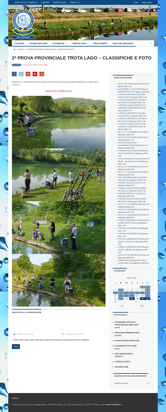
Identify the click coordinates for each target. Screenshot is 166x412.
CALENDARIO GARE (38, 43)
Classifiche (21, 49)
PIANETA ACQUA (59, 2)
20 (132, 296)
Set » (142, 306)
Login (136, 2)
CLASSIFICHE (58, 43)
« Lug (121, 306)
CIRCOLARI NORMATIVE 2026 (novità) (127, 334)
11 (121, 293)
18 (121, 296)
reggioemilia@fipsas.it (113, 404)
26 (126, 299)
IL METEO (45, 2)
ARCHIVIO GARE (121, 367)
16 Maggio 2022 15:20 (32, 65)
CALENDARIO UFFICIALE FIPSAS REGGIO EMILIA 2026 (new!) (127, 324)
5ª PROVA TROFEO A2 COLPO (130, 183)
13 (132, 293)
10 (116, 293)
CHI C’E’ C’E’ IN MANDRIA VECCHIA (132, 84)
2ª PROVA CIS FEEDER (127, 234)
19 (126, 296)
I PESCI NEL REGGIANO (122, 43)
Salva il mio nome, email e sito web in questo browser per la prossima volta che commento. (52, 340)
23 (148, 296)
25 (121, 299)
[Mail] (41, 74)
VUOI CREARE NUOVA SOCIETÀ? (124, 355)
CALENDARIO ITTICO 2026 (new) (126, 347)
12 (126, 293)
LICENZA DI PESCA (122, 362)
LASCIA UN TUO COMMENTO (25, 2)
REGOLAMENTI (100, 43)
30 (148, 299)
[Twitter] (21, 74)
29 (142, 299)
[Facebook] (14, 74)
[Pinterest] (35, 74)
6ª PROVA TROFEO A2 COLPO (130, 193)
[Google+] (28, 74)
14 (137, 293)
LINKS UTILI (74, 2)
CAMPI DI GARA (79, 43)
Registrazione (147, 2)
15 (142, 293)
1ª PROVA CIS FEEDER (127, 228)
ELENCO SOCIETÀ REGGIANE (127, 341)
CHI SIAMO (19, 43)
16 (148, 293)
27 (132, 299)
